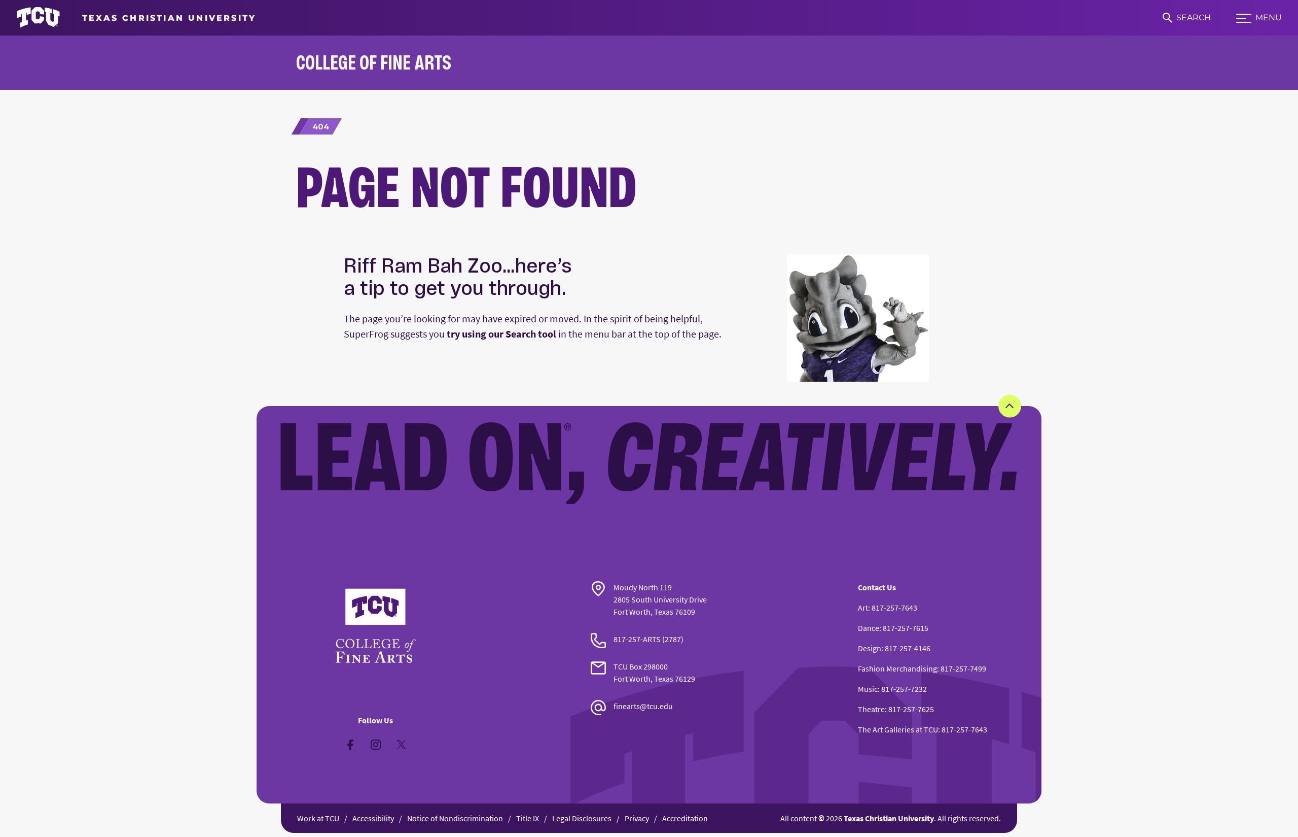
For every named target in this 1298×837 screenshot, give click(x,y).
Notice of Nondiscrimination (455, 818)
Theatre (871, 709)
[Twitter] (401, 744)
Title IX (527, 818)
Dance (868, 628)
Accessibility (373, 818)
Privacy (637, 818)
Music (868, 689)
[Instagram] (376, 744)
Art (863, 607)
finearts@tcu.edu (643, 706)
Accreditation (685, 818)
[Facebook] (350, 744)
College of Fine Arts (373, 62)
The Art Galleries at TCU (898, 729)
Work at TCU (318, 818)
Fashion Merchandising (897, 668)
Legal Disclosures (581, 818)
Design (869, 648)
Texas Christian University (889, 818)
